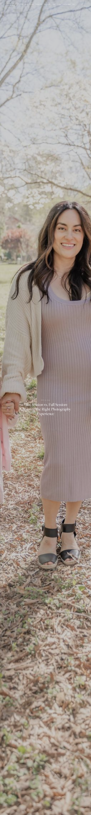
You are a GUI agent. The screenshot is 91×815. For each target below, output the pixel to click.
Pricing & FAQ (38, 4)
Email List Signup (67, 4)
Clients (53, 4)
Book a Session (47, 4)
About (26, 4)
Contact (59, 4)
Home (21, 4)
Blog (73, 4)
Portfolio (32, 4)
